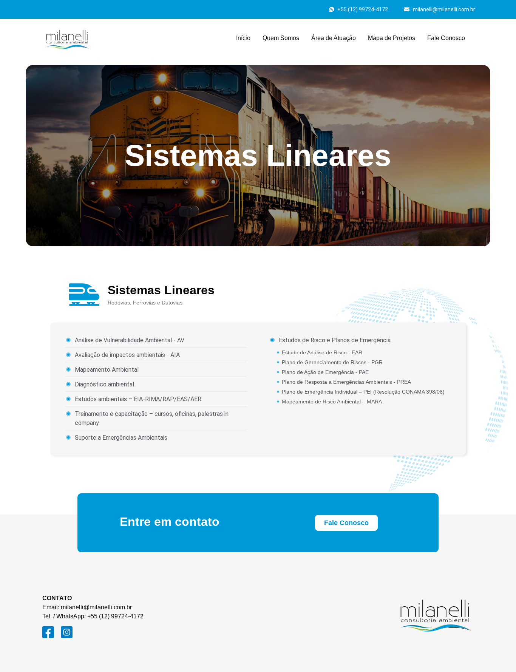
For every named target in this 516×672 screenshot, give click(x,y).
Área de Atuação (333, 38)
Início (243, 38)
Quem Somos (281, 38)
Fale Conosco (446, 38)
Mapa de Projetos (391, 38)
